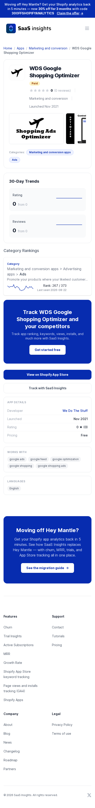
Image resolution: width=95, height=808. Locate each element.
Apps (20, 48)
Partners (10, 769)
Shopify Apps (13, 700)
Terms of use (61, 733)
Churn (8, 627)
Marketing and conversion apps (50, 152)
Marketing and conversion (48, 48)
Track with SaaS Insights (47, 388)
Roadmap (10, 760)
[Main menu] (87, 28)
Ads (14, 159)
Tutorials (58, 636)
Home (8, 48)
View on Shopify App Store (47, 374)
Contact (58, 627)
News (8, 742)
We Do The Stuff (75, 411)
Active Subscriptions (19, 645)
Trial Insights (13, 636)
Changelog (12, 751)
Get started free (47, 350)
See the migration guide (47, 568)
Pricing (57, 645)
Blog (7, 733)
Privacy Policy (62, 725)
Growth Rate (13, 663)
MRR (7, 654)
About (8, 725)
